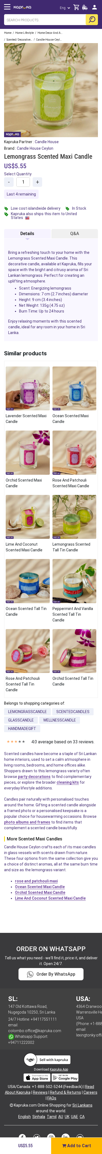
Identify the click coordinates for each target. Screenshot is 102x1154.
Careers (90, 1092)
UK (67, 1116)
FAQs (51, 1098)
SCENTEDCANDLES (72, 712)
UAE (74, 1116)
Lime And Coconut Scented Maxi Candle (50, 898)
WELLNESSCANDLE (59, 720)
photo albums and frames (27, 822)
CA (82, 1116)
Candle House (47, 142)
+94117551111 (44, 1019)
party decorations (34, 776)
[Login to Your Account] (94, 9)
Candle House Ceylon (35, 148)
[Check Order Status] (85, 9)
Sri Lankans (82, 1105)
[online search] (92, 19)
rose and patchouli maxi (36, 881)
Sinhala (38, 1116)
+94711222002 (21, 1042)
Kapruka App (59, 1069)
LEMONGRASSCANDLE (27, 712)
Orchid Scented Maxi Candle (40, 892)
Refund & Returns (65, 1092)
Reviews (40, 1092)
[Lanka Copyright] (11, 1105)
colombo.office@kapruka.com (34, 1031)
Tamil (52, 1116)
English (24, 1116)
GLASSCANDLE (21, 720)
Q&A (74, 233)
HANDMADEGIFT (22, 728)
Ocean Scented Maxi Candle (40, 887)
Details (27, 233)
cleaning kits (68, 782)
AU (60, 1116)
